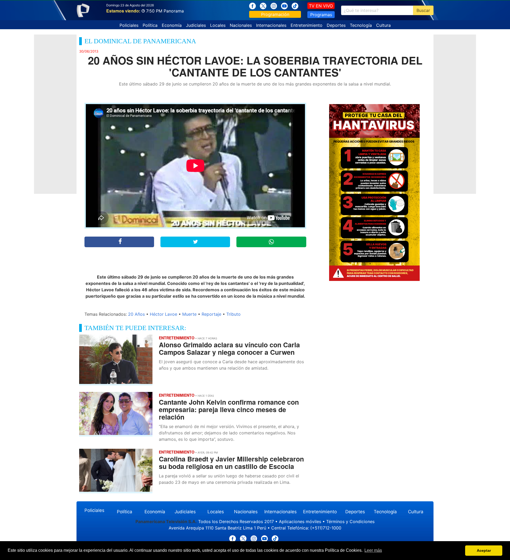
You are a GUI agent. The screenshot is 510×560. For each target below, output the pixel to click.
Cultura (383, 25)
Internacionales (271, 25)
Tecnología (361, 25)
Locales (218, 25)
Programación (275, 14)
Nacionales (241, 25)
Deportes (336, 25)
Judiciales (196, 25)
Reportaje (211, 314)
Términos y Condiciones (350, 521)
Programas (321, 14)
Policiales (129, 25)
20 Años (136, 314)
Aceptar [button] (484, 550)
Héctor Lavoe (163, 314)
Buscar (423, 10)
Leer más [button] (373, 550)
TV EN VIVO (321, 5)
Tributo (233, 314)
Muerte (189, 314)
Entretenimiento (306, 25)
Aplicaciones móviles (300, 521)
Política (150, 25)
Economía (172, 25)
